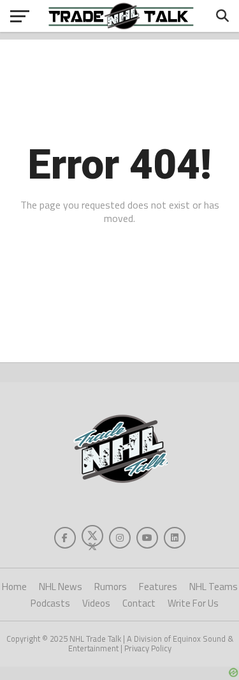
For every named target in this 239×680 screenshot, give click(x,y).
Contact (139, 603)
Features (158, 586)
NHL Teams (213, 586)
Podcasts (50, 603)
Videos (96, 603)
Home (14, 586)
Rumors (110, 586)
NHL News (60, 586)
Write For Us (193, 603)
